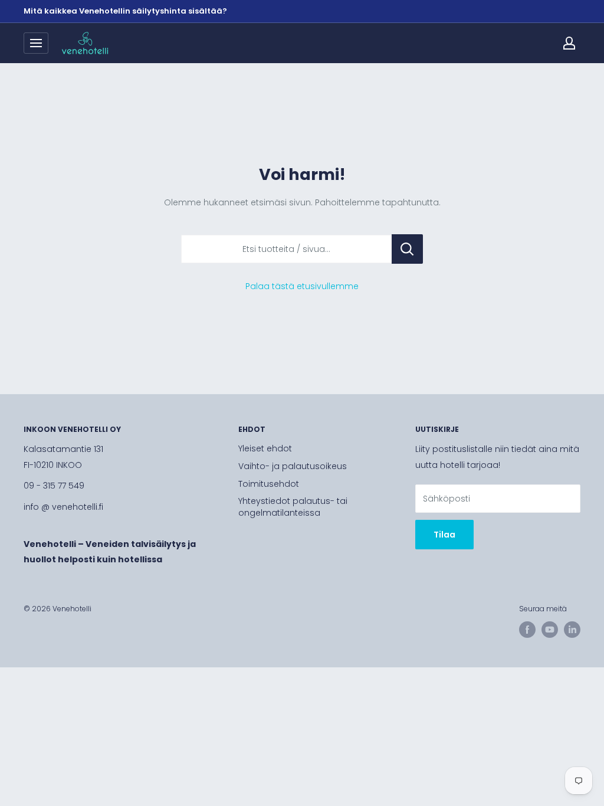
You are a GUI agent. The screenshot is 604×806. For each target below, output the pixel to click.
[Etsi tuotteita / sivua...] (407, 249)
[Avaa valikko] (36, 43)
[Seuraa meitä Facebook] (527, 629)
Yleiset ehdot (265, 448)
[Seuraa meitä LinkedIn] (572, 629)
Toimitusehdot (268, 484)
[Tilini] (569, 43)
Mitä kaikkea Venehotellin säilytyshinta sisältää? (125, 11)
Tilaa (444, 534)
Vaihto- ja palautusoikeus (292, 466)
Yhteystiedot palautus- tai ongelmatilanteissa (292, 507)
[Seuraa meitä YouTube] (549, 629)
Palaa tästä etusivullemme (302, 286)
